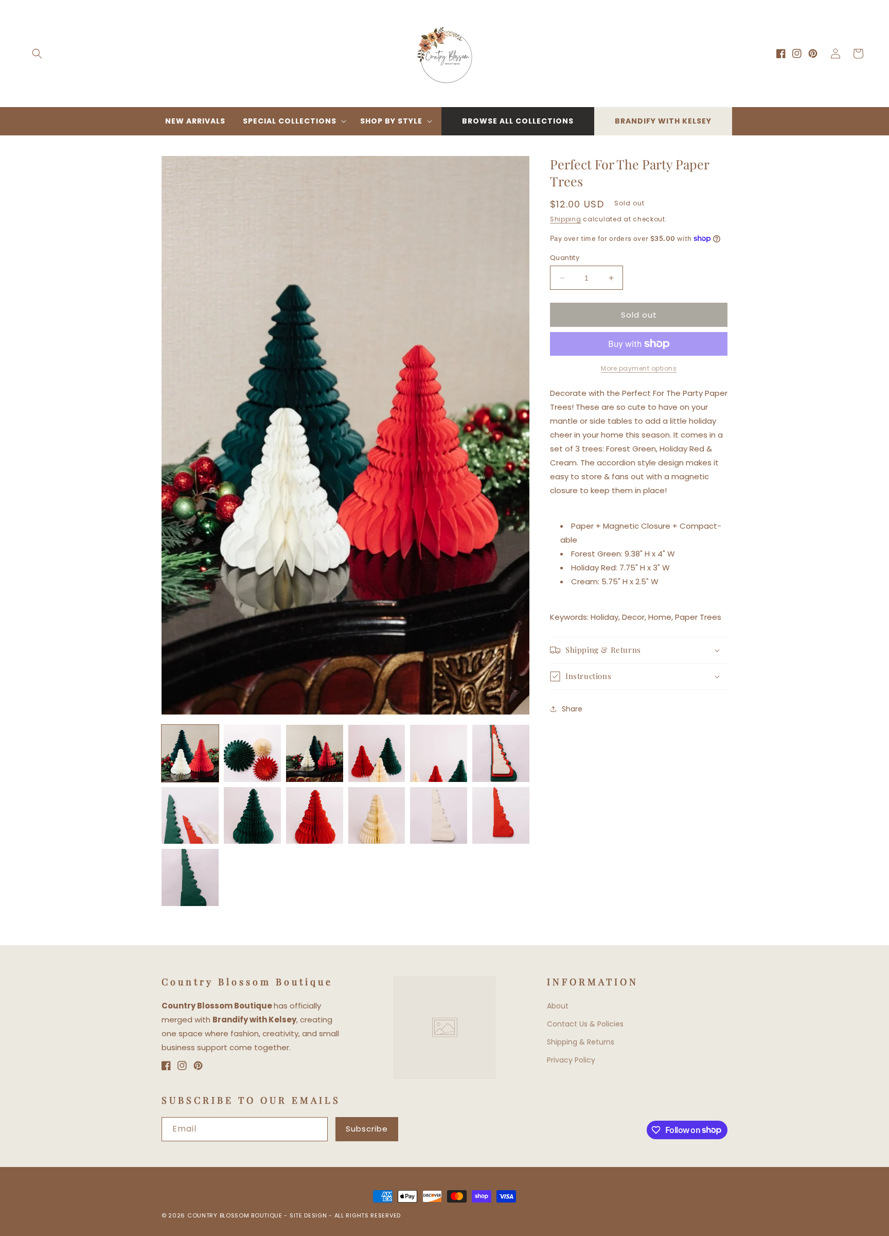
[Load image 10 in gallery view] (376, 815)
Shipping (565, 219)
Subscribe (367, 1128)
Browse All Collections (518, 121)
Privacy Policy (571, 1060)
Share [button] (572, 708)
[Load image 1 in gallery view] (190, 753)
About (557, 1006)
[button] (37, 53)
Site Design (308, 1215)
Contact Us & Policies (585, 1024)
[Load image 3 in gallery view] (314, 753)
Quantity (564, 258)
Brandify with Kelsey (663, 121)
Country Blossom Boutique (236, 1215)
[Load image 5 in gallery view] (438, 753)
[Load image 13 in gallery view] (190, 877)
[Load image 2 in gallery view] (252, 753)
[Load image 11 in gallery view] (438, 815)
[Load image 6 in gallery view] (500, 753)
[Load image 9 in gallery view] (314, 815)
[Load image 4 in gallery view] (376, 753)
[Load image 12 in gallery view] (500, 815)
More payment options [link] (639, 368)
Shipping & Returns (580, 1042)
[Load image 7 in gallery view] (190, 815)
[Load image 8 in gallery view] (252, 815)
